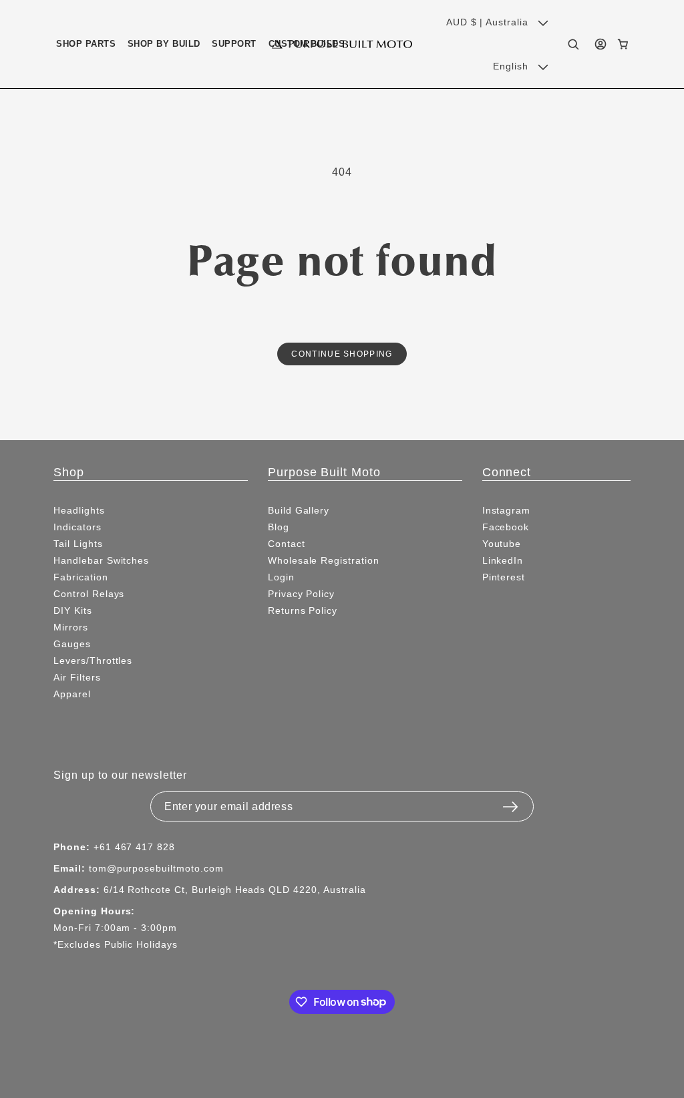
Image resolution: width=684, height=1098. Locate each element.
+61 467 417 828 (134, 847)
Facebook (506, 527)
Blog (278, 527)
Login (281, 577)
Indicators (77, 527)
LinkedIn (503, 560)
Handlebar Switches (101, 560)
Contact (286, 543)
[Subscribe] (510, 802)
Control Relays (88, 593)
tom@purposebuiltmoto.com (156, 868)
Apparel (72, 694)
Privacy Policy (301, 593)
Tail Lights (78, 543)
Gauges (72, 643)
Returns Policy (302, 610)
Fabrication (80, 577)
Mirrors (70, 627)
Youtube (502, 543)
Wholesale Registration (323, 560)
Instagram (506, 510)
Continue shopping (341, 354)
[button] (85, 43)
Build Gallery (298, 510)
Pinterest (504, 577)
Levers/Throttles (92, 660)
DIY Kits (72, 610)
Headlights (79, 510)
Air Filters (77, 677)
